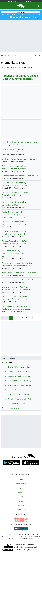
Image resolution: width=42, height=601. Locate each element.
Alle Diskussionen (12, 408)
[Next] (26, 318)
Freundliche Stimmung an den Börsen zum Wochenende (20, 77)
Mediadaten (21, 484)
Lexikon (21, 488)
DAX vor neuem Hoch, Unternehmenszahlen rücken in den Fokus (14, 253)
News (7, 55)
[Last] (30, 318)
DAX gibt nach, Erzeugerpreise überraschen (19, 142)
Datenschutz (21, 509)
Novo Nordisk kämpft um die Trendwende (19, 272)
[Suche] (38, 6)
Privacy (21, 505)
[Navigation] (4, 6)
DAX (11, 1)
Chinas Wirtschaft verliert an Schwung (23, 367)
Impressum (21, 479)
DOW (30, 1)
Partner (15, 55)
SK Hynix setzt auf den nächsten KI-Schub (18, 159)
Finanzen (21, 492)
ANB (21, 497)
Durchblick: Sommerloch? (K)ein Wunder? (18, 280)
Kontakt (21, 501)
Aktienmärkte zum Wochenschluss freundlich (20, 175)
